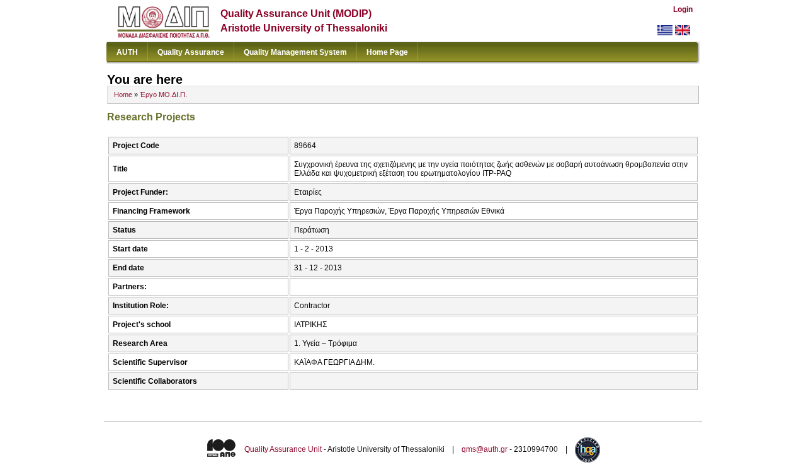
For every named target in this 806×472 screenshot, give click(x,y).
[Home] (163, 35)
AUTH (127, 52)
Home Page (387, 52)
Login (683, 9)
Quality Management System (295, 52)
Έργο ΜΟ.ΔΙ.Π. (163, 94)
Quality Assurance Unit (283, 449)
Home (123, 94)
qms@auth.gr (485, 449)
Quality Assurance (190, 52)
